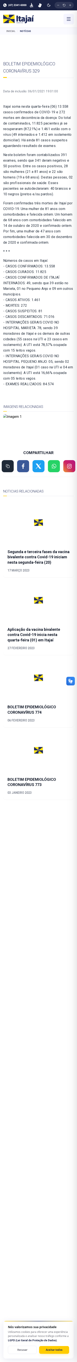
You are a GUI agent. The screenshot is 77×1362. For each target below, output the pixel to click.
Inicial (11, 31)
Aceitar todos (54, 1350)
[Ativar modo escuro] (49, 5)
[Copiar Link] (8, 466)
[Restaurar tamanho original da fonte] (64, 5)
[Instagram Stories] (69, 466)
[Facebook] (23, 466)
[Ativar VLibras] (40, 5)
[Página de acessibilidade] (31, 5)
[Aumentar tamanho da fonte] (70, 5)
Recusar (22, 1350)
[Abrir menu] (69, 19)
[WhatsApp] (54, 466)
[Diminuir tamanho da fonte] (58, 5)
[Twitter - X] (38, 466)
